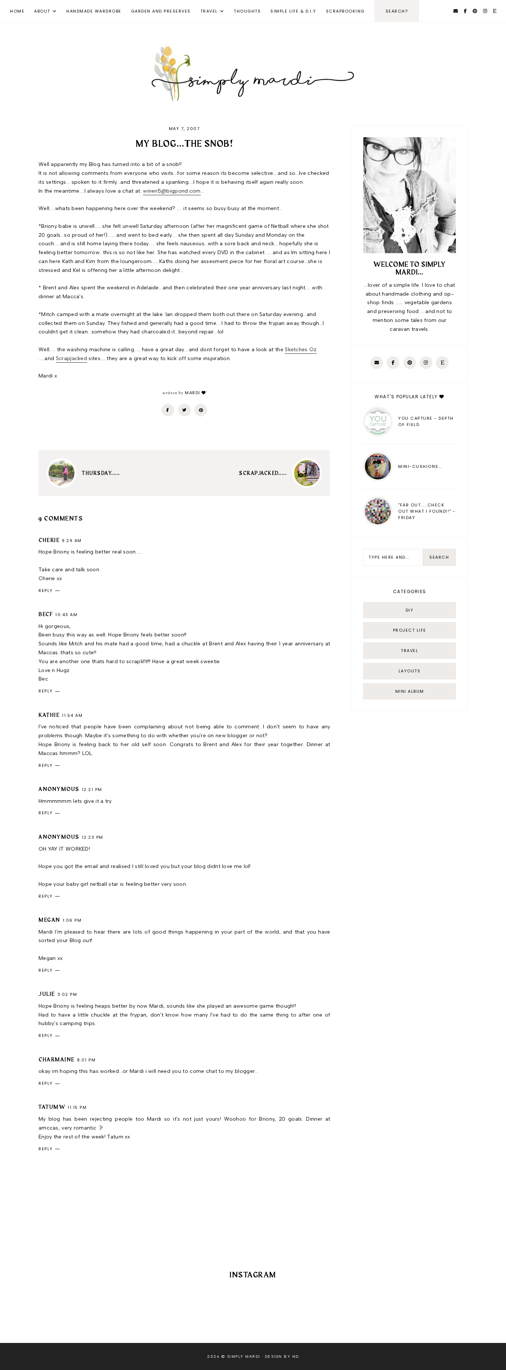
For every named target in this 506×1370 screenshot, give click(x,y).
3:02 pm (67, 994)
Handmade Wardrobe (93, 11)
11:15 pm (77, 1107)
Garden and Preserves (161, 11)
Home (17, 11)
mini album (409, 691)
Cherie (49, 540)
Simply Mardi (243, 1356)
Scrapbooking (345, 11)
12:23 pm (92, 837)
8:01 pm (86, 1060)
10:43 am (66, 615)
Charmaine (57, 1060)
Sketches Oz (300, 349)
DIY (410, 610)
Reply (46, 590)
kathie (49, 715)
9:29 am (72, 540)
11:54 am (72, 715)
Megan (49, 920)
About (42, 11)
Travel (209, 11)
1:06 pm (72, 920)
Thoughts (247, 11)
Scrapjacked (71, 358)
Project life (409, 630)
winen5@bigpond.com (171, 191)
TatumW (52, 1107)
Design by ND (282, 1356)
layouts (410, 671)
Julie (47, 994)
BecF (46, 615)
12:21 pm (92, 789)
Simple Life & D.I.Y (293, 11)
